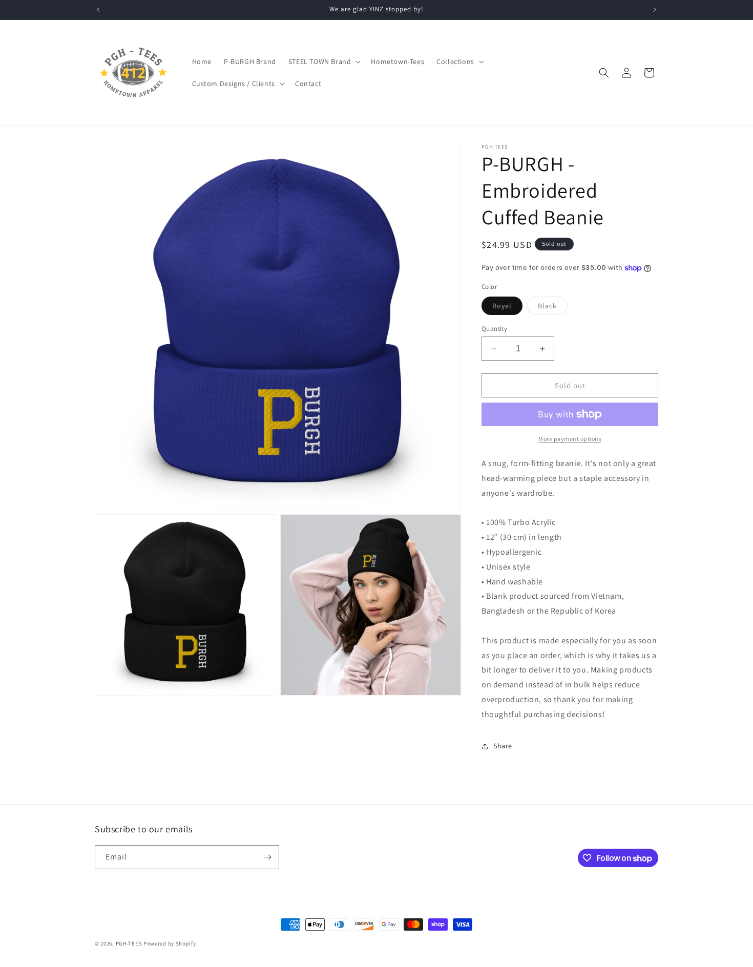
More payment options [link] (569, 439)
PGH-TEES (129, 943)
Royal (507, 308)
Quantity (494, 328)
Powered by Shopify (169, 943)
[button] (323, 61)
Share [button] (502, 745)
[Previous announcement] (98, 9)
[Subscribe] (267, 857)
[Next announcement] (654, 9)
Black (553, 308)
